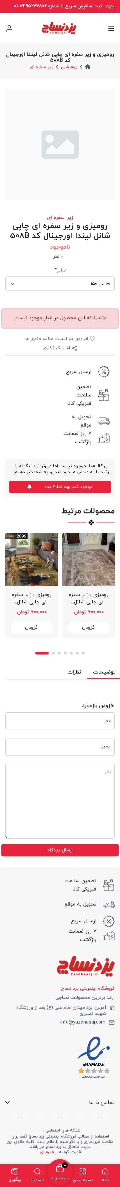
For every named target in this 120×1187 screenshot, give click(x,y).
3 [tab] (59, 653)
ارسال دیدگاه (60, 850)
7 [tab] (83, 653)
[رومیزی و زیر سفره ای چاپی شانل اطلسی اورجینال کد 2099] (31, 559)
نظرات (74, 672)
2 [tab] (53, 653)
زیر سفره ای (41, 67)
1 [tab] (42, 653)
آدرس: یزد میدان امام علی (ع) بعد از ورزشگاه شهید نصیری (61, 1011)
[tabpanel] (31, 586)
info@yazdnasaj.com (82, 1023)
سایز (60, 270)
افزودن (32, 627)
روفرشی (69, 67)
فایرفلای (47, 1152)
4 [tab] (65, 653)
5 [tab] (71, 653)
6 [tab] (77, 653)
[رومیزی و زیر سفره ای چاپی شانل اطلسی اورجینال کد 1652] (88, 559)
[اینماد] (94, 1057)
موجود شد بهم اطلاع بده (68, 487)
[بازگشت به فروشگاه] (59, 28)
